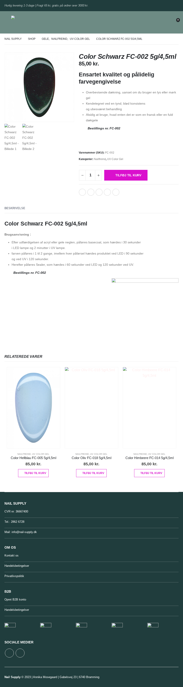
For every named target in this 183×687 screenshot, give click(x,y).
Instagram (20, 653)
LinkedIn (90, 192)
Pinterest (99, 192)
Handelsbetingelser (16, 565)
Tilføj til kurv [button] (35, 473)
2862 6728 (17, 521)
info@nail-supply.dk (24, 532)
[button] (7, 22)
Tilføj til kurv (128, 175)
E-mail (107, 192)
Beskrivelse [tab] (14, 208)
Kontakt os (11, 555)
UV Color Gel (115, 159)
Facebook (82, 192)
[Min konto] (163, 22)
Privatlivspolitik (14, 576)
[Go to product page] (33, 407)
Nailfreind (100, 159)
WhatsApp (115, 192)
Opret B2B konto (15, 599)
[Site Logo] (23, 22)
